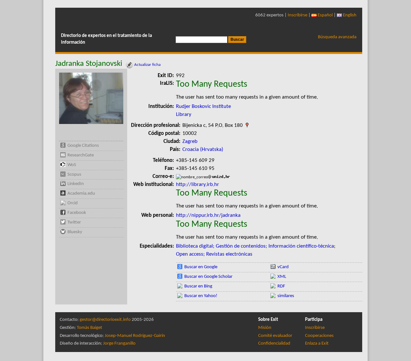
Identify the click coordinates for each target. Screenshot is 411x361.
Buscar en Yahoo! (200, 296)
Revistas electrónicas (229, 254)
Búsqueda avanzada (337, 37)
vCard (283, 267)
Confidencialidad (274, 343)
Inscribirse (297, 15)
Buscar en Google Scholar (208, 276)
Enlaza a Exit (316, 343)
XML (281, 276)
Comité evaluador (275, 335)
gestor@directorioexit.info (105, 319)
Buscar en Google (200, 267)
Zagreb (189, 141)
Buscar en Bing (198, 286)
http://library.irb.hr (197, 184)
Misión (264, 327)
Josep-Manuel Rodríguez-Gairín (135, 335)
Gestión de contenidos (241, 246)
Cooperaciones (319, 335)
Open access (189, 254)
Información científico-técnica (301, 246)
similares (285, 296)
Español (325, 15)
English (349, 15)
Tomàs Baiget (89, 327)
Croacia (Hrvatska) (202, 149)
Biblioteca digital (194, 246)
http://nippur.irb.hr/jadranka (208, 215)
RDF (281, 286)
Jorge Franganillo (119, 343)
